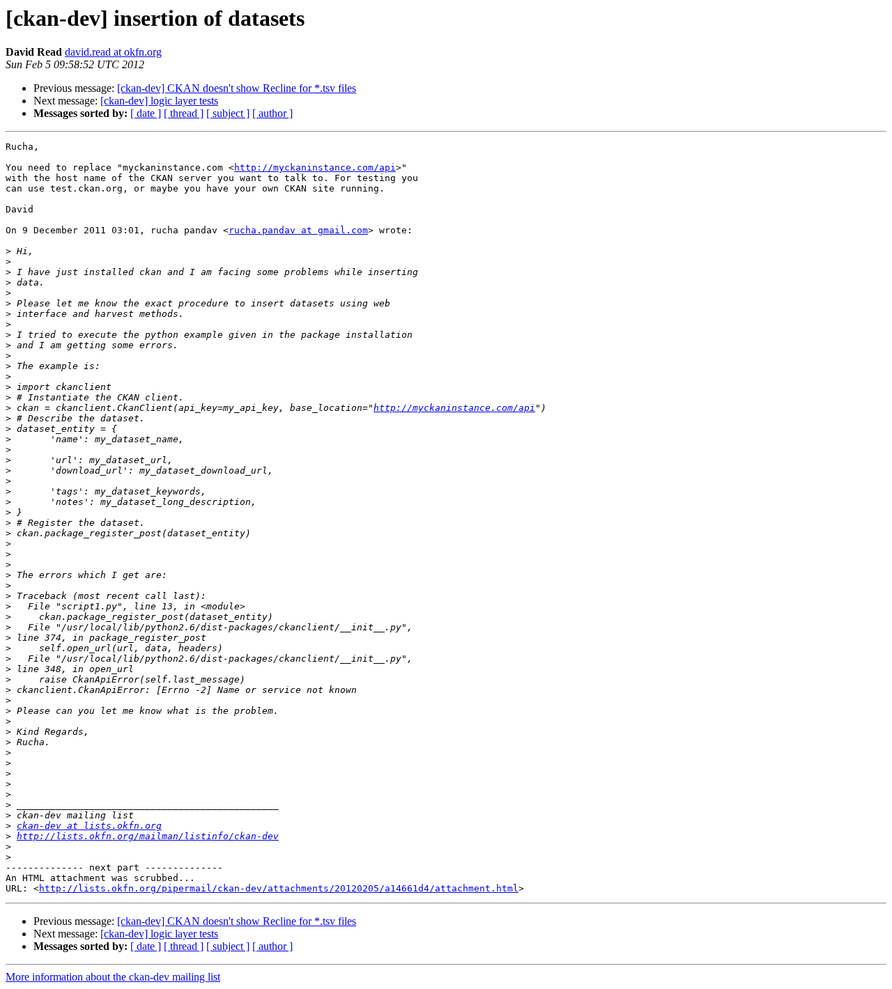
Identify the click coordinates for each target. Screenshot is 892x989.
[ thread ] (183, 113)
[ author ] (272, 113)
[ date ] (145, 113)
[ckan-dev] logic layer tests (159, 101)
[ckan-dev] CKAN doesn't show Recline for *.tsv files (236, 88)
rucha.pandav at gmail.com (298, 230)
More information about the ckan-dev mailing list (113, 977)
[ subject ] (227, 113)
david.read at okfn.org (113, 52)
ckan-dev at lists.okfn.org (89, 825)
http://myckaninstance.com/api (315, 167)
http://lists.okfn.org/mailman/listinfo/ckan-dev (148, 836)
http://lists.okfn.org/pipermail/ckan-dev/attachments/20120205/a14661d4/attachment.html (278, 888)
